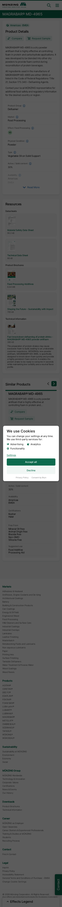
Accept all (31, 462)
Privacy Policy (22, 477)
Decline (31, 470)
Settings (11, 455)
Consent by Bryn (38, 477)
